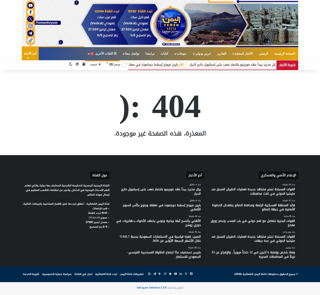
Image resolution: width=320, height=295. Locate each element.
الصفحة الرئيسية (284, 53)
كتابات (164, 53)
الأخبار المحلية (244, 53)
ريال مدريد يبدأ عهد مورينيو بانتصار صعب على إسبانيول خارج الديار (249, 65)
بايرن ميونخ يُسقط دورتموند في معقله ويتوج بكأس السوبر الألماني (149, 65)
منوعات (182, 53)
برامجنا (150, 53)
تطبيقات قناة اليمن (131, 274)
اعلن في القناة (83, 274)
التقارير (221, 53)
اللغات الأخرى (103, 53)
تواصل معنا (132, 53)
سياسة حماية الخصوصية (57, 274)
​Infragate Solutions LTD (152, 287)
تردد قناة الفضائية (106, 274)
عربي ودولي (203, 53)
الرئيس (263, 53)
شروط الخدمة (31, 274)
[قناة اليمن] (160, 23)
